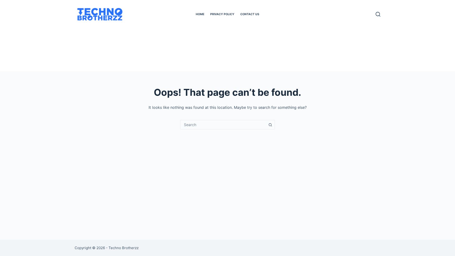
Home (200, 14)
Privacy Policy (222, 14)
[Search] (378, 14)
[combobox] (223, 124)
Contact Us (249, 14)
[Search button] (270, 124)
